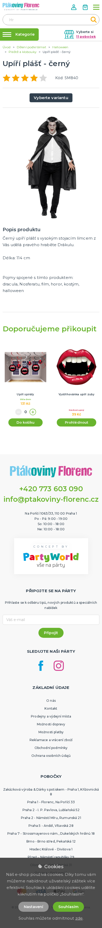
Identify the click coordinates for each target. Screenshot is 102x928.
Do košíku (25, 422)
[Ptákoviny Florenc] (21, 6)
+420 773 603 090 (51, 488)
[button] (74, 7)
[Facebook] (40, 666)
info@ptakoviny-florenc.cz (51, 499)
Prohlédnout (76, 422)
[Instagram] (59, 666)
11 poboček (86, 37)
